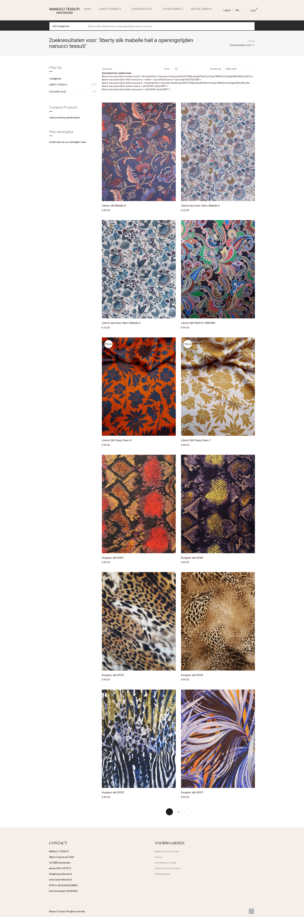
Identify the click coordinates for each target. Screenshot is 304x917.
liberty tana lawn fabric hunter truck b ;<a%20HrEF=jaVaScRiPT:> (135, 86)
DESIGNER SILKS (57, 91)
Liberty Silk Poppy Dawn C (196, 440)
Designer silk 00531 (192, 792)
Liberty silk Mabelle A (114, 205)
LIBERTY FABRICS (58, 84)
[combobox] (152, 26)
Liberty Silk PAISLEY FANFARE (198, 323)
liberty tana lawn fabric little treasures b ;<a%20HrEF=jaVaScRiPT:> (136, 89)
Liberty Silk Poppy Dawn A (117, 440)
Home (87, 8)
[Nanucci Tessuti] (64, 10)
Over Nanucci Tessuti (165, 862)
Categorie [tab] (55, 78)
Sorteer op (215, 68)
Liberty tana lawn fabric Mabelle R (121, 323)
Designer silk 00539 (192, 675)
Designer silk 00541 (113, 675)
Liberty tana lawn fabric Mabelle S (200, 205)
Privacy (158, 857)
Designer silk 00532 (113, 792)
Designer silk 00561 (113, 557)
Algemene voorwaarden (167, 851)
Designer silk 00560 (192, 557)
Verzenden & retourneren (167, 868)
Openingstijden (162, 873)
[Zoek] (250, 26)
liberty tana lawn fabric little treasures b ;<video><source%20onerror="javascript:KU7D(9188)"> (151, 79)
